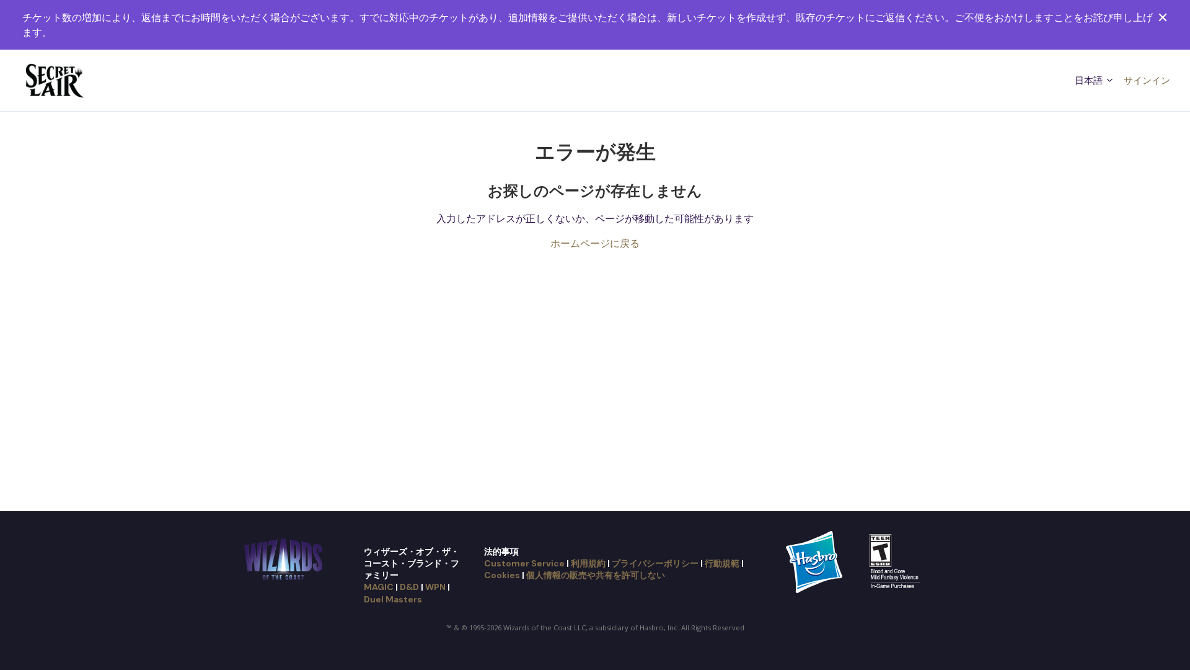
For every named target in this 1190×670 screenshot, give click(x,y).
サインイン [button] (1147, 80)
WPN (435, 586)
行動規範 (722, 563)
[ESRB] (896, 561)
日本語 (1090, 80)
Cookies (502, 575)
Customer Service (524, 563)
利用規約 (588, 563)
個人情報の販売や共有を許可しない (595, 575)
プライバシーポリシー (655, 563)
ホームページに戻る (595, 243)
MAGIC (379, 586)
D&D (409, 586)
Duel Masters (393, 599)
